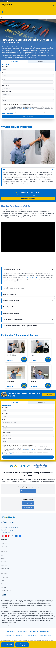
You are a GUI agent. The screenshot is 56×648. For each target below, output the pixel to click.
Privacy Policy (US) (33, 631)
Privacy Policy (30, 108)
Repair (33, 355)
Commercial (42, 61)
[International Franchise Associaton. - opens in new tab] (4, 595)
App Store (29, 503)
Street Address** (6, 91)
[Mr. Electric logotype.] (19, 466)
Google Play (29, 507)
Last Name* (5, 72)
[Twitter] (13, 536)
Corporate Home (5, 590)
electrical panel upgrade (32, 277)
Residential (15, 61)
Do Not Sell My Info (31, 635)
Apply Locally (5, 568)
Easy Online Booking (29, 198)
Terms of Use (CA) (22, 631)
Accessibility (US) (9, 635)
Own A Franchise (5, 562)
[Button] (28, 169)
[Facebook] (20, 536)
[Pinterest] (9, 536)
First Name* (5, 66)
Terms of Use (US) (10, 631)
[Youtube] (6, 536)
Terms (23, 108)
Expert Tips (4, 577)
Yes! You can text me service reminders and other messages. (18, 104)
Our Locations (5, 584)
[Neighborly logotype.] (40, 466)
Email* (3, 79)
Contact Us (4, 565)
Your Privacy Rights (46, 635)
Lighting (33, 381)
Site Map (3, 587)
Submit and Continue (28, 116)
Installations (10, 381)
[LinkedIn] (16, 536)
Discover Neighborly (27, 491)
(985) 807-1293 (9, 522)
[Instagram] (2, 536)
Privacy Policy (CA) (45, 631)
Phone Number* (6, 85)
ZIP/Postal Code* (6, 98)
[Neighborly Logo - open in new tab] (5, 1)
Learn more (10, 360)
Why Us (3, 555)
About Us (3, 558)
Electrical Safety (12, 355)
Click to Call (9, 644)
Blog (2, 580)
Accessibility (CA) (20, 635)
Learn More (48, 394)
